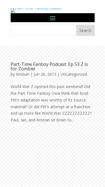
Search (85, 30)
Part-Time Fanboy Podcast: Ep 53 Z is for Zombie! (49, 66)
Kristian (22, 74)
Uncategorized (74, 74)
